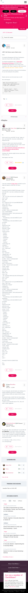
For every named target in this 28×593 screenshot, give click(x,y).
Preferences (22, 11)
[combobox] (14, 37)
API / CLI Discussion (7, 32)
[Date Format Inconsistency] (26, 116)
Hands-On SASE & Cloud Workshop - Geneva (13, 551)
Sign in (6, 580)
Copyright (5, 591)
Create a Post (22, 28)
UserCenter (22, 591)
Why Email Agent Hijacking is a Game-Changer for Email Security (13, 536)
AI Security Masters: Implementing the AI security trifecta (13, 544)
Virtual (5, 504)
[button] (5, 11)
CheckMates (8, 557)
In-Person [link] (20, 500)
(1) (23, 162)
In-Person (6, 514)
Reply (12, 110)
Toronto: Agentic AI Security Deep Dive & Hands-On (13, 518)
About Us (17, 591)
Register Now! (11, 23)
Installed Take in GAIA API (10, 488)
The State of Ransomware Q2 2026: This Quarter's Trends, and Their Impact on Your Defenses (14, 509)
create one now (12, 586)
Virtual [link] (14, 500)
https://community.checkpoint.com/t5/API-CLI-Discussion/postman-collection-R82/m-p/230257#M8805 (13, 149)
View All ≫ (5, 477)
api (6, 98)
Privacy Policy (21, 7)
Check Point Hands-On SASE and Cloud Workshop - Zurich (12, 527)
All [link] (10, 500)
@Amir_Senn (14, 183)
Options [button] (25, 32)
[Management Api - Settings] (2, 116)
